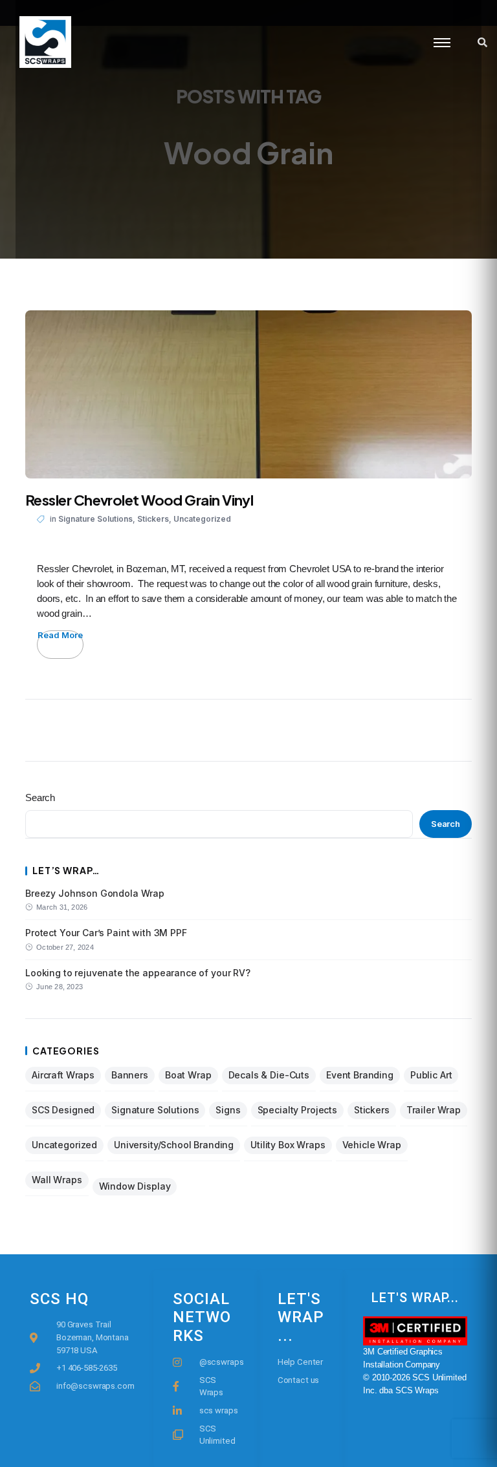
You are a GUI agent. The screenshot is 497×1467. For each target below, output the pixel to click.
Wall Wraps (57, 1179)
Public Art (431, 1074)
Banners (129, 1074)
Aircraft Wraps (63, 1074)
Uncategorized (202, 519)
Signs (227, 1109)
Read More (60, 635)
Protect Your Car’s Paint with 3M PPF (106, 932)
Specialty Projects (297, 1109)
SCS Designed (63, 1109)
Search (40, 797)
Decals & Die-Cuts (268, 1074)
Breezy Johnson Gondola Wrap (94, 893)
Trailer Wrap (433, 1109)
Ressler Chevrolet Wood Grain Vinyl (139, 500)
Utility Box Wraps (287, 1144)
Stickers (153, 519)
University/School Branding (174, 1144)
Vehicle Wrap (371, 1144)
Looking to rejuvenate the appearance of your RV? (137, 972)
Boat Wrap (188, 1074)
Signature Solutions (95, 519)
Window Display (135, 1186)
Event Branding (359, 1074)
